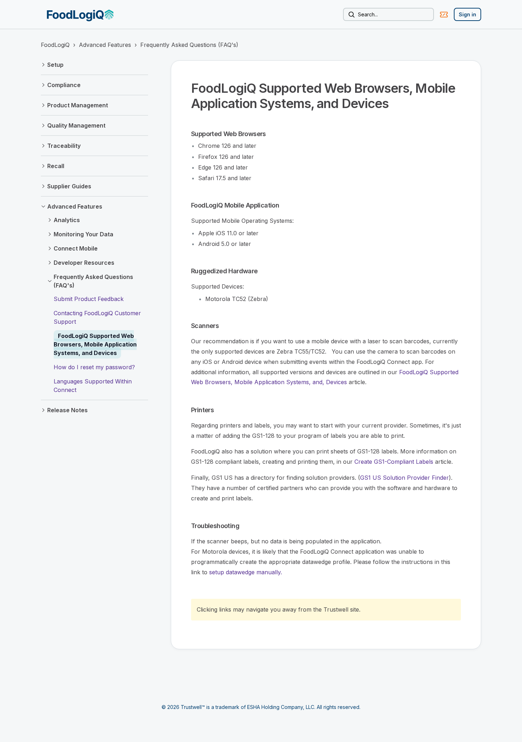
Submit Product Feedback (89, 298)
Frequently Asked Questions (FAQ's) (189, 44)
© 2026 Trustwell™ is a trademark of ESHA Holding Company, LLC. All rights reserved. (261, 707)
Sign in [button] (467, 14)
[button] (94, 64)
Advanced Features (105, 44)
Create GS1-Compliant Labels (393, 461)
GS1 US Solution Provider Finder (404, 477)
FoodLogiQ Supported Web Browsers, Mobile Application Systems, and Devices (95, 344)
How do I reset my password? (94, 367)
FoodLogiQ (55, 44)
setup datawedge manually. (245, 572)
